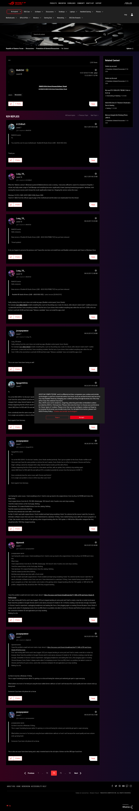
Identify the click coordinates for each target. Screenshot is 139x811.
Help (125, 15)
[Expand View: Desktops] (66, 11)
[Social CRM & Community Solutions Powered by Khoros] (127, 806)
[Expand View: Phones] (102, 11)
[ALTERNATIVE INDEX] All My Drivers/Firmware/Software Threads (53, 89)
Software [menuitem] (38, 12)
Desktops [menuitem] (62, 12)
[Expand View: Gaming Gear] (53, 17)
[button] (10, 104)
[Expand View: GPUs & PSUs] (30, 17)
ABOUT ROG (11, 786)
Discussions (30, 48)
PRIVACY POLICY (94, 793)
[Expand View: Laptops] (76, 11)
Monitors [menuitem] (36, 18)
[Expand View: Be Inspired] (20, 12)
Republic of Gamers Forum (14, 48)
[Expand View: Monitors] (40, 17)
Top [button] (10, 806)
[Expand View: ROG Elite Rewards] (82, 17)
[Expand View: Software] (42, 11)
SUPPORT (98, 3)
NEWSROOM (26, 786)
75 (61, 773)
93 (70, 773)
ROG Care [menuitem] (27, 12)
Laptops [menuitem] (72, 12)
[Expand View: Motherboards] (16, 17)
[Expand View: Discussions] (55, 11)
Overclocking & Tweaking (113, 96)
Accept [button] (81, 417)
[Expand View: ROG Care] (31, 11)
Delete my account (111, 66)
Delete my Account (111, 78)
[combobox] (69, 34)
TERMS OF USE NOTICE (82, 793)
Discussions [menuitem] (50, 12)
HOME (18, 786)
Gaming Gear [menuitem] (48, 18)
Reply (93, 104)
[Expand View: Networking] (66, 17)
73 (47, 773)
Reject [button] (57, 417)
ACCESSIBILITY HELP (38, 786)
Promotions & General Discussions (47, 48)
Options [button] (129, 48)
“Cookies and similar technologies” (65, 411)
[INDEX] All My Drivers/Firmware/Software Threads (53, 86)
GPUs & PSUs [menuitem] (24, 18)
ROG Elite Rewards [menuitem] (75, 18)
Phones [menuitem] (98, 12)
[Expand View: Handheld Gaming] (92, 11)
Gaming (109, 108)
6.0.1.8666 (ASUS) (21, 305)
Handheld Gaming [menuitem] (85, 12)
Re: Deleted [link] (65, 48)
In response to (24, 130)
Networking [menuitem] (60, 18)
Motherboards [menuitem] (10, 18)
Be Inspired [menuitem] (14, 11)
